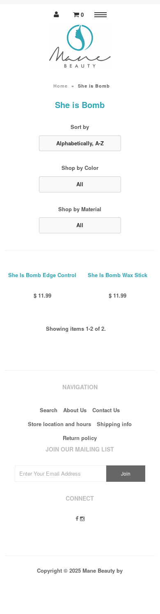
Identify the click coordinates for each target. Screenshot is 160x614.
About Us (75, 410)
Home (60, 86)
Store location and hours (59, 424)
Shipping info (114, 424)
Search (48, 410)
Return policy (80, 438)
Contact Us (106, 410)
